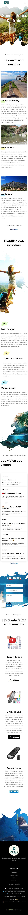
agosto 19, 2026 (5, 534)
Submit (9, 605)
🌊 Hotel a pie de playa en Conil (14, 888)
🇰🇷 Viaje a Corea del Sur (8, 480)
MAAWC (11, 909)
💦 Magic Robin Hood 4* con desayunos (14, 891)
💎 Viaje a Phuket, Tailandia (14, 894)
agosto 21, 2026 (5, 489)
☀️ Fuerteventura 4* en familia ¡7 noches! (14, 902)
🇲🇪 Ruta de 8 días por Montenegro (11, 493)
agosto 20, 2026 (5, 503)
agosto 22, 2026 (5, 476)
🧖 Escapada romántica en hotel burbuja (13, 553)
